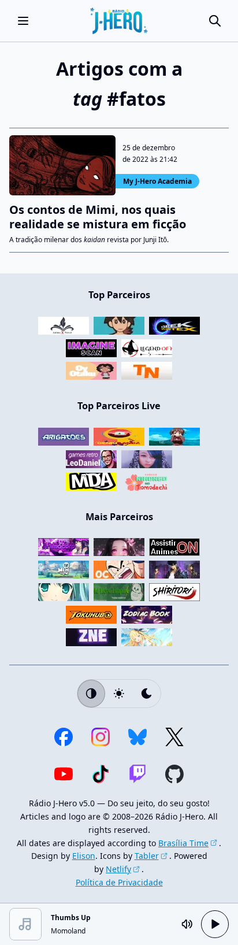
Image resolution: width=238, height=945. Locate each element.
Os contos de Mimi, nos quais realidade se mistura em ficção (97, 217)
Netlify (118, 869)
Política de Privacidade (119, 882)
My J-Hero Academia (157, 181)
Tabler (147, 855)
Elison (83, 855)
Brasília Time (183, 842)
